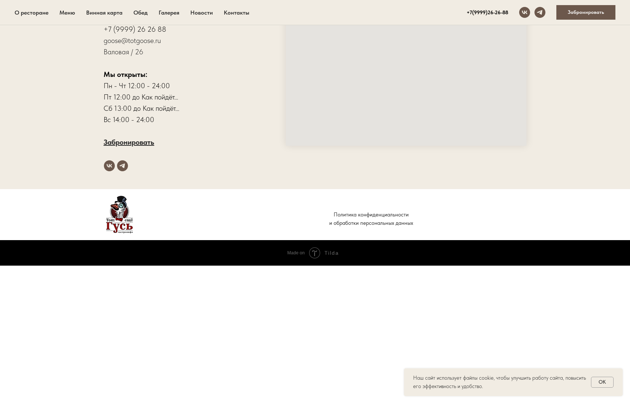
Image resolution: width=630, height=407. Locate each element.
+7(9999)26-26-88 (487, 12)
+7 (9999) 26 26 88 (135, 29)
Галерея (169, 12)
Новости (201, 12)
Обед (140, 12)
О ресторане (31, 12)
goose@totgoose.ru (132, 40)
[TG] (539, 12)
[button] (585, 12)
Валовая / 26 (123, 51)
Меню (67, 12)
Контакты (236, 12)
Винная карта (104, 12)
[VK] (524, 12)
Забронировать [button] (129, 142)
